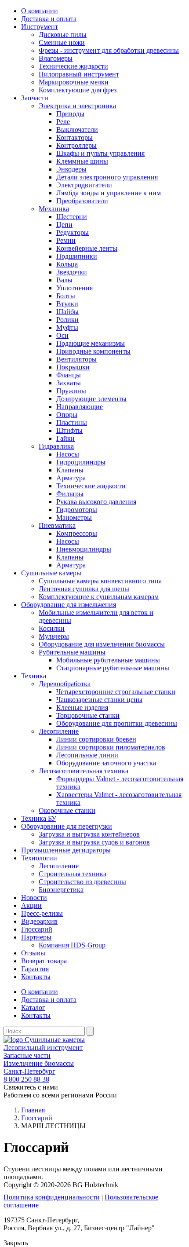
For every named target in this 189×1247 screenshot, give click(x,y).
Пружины (71, 391)
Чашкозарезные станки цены (99, 699)
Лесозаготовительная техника (83, 771)
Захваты (68, 383)
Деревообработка (65, 683)
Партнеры (36, 937)
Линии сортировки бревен (96, 739)
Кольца (67, 264)
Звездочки (71, 272)
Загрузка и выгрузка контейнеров (89, 834)
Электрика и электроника (77, 106)
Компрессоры (76, 533)
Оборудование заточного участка (106, 763)
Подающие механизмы (90, 343)
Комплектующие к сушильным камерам (99, 596)
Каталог (33, 1007)
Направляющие (79, 406)
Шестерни (71, 216)
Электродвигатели (84, 185)
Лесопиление (59, 731)
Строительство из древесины (82, 881)
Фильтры (70, 493)
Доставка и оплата (48, 18)
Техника (33, 676)
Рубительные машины (72, 652)
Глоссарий (36, 929)
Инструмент (39, 26)
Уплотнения (74, 288)
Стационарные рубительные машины (112, 668)
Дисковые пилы (63, 34)
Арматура (71, 478)
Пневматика (57, 525)
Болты (65, 296)
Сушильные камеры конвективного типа (100, 581)
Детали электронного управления (107, 177)
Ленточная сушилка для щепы (84, 588)
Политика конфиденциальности (52, 1197)
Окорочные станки (67, 810)
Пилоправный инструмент (79, 74)
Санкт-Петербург (29, 1071)
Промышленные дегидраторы (66, 850)
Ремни (66, 240)
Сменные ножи (62, 42)
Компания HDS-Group (72, 945)
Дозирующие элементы (91, 398)
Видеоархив (39, 921)
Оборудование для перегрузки (66, 826)
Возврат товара (44, 961)
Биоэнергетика (61, 889)
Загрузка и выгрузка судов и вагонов (94, 842)
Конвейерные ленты (86, 248)
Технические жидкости (73, 66)
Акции (31, 905)
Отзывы (33, 953)
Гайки (65, 438)
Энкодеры (71, 169)
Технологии (39, 858)
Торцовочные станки (88, 715)
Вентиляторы (76, 359)
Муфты (67, 327)
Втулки (67, 303)
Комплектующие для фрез (77, 90)
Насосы (67, 454)
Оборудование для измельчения (68, 604)
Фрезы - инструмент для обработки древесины (109, 50)
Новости (34, 897)
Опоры (66, 414)
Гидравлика (56, 446)
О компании (39, 11)
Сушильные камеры (51, 573)
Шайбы (67, 311)
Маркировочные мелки (74, 82)
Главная (33, 1110)
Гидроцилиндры (80, 462)
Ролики (67, 319)
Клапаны (70, 470)
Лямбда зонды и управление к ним (108, 193)
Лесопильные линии (87, 755)
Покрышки (73, 367)
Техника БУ (38, 818)
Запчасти (34, 98)
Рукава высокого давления (96, 501)
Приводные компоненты (93, 351)
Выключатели (77, 129)
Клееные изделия (82, 707)
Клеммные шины (82, 161)
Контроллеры (76, 145)
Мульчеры (54, 636)
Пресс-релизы (42, 913)
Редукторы (72, 232)
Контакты (36, 976)
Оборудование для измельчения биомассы (102, 644)
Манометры (74, 517)
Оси (62, 335)
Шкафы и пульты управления (100, 153)
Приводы (70, 113)
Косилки (52, 628)
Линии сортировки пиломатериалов (110, 747)
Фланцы (68, 375)
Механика (54, 208)
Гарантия (35, 969)
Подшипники (76, 256)
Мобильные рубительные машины (108, 660)
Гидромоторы (76, 509)
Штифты (69, 430)
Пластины (71, 422)
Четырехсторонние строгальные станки (115, 691)
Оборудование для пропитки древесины (116, 723)
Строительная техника (72, 874)
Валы (64, 280)
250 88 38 (26, 1079)
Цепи (64, 224)
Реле (63, 121)
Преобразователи (82, 201)
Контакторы (74, 137)
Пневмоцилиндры (83, 549)
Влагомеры (56, 58)
